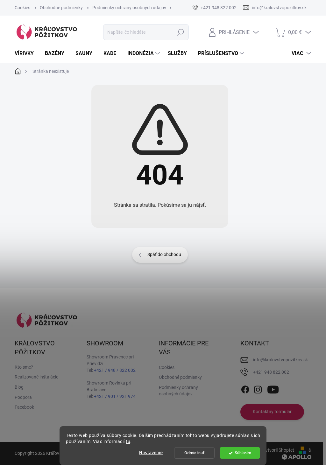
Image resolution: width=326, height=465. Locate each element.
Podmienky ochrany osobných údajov (129, 7)
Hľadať (180, 32)
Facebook (24, 407)
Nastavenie (151, 452)
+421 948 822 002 (271, 372)
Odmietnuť (194, 453)
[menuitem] (27, 53)
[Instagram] (258, 388)
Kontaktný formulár (272, 411)
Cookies (22, 7)
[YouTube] (273, 388)
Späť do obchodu (164, 254)
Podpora (23, 397)
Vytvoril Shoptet (278, 450)
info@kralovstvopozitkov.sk (280, 359)
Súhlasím (243, 453)
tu (128, 441)
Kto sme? (24, 367)
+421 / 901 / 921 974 (115, 396)
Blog (19, 387)
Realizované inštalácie (36, 376)
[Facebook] (245, 388)
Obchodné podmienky (61, 7)
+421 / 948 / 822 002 (115, 370)
